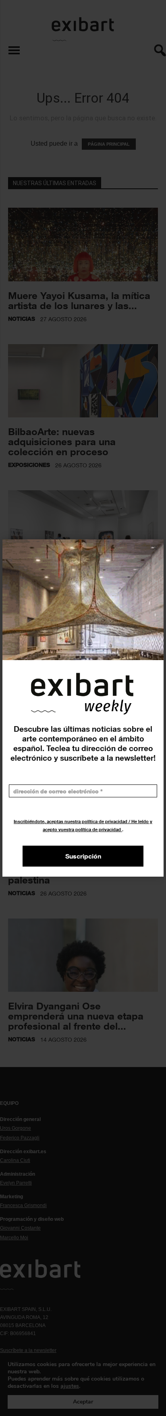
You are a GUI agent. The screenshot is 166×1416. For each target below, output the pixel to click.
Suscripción (83, 856)
